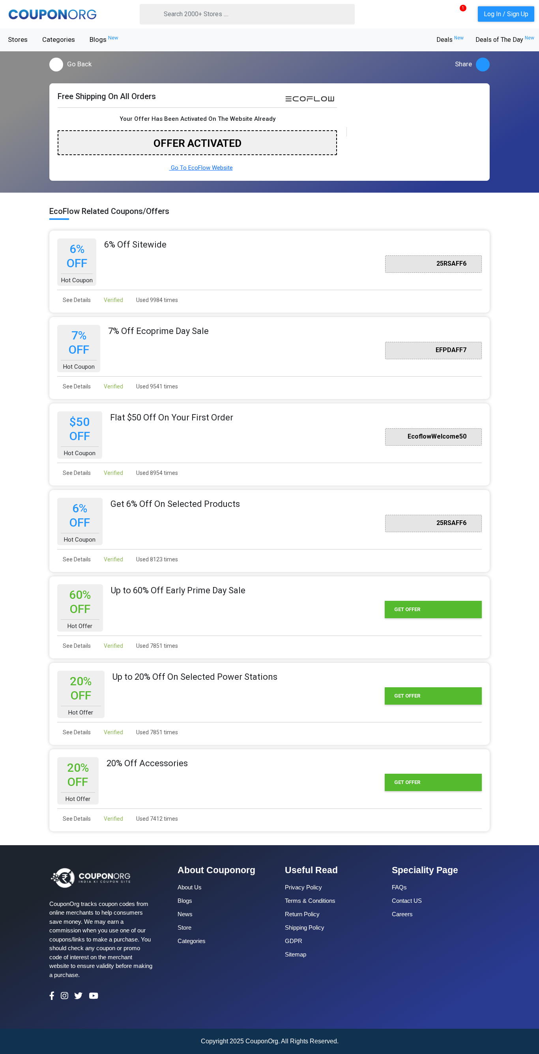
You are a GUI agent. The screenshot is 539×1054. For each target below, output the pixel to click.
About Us (190, 887)
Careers (402, 914)
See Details (76, 300)
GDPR (293, 941)
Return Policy (302, 914)
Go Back (79, 64)
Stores (18, 39)
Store (184, 927)
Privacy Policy (303, 887)
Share (463, 64)
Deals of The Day (504, 39)
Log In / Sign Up (506, 14)
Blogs (104, 39)
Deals (450, 39)
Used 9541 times (156, 386)
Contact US (407, 900)
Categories (58, 39)
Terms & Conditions (310, 900)
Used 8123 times (156, 559)
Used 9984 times (156, 300)
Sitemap (295, 954)
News (185, 914)
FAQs (399, 887)
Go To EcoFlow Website (201, 167)
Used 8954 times (156, 473)
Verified (113, 300)
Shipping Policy (304, 927)
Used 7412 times (156, 819)
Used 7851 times (156, 646)
